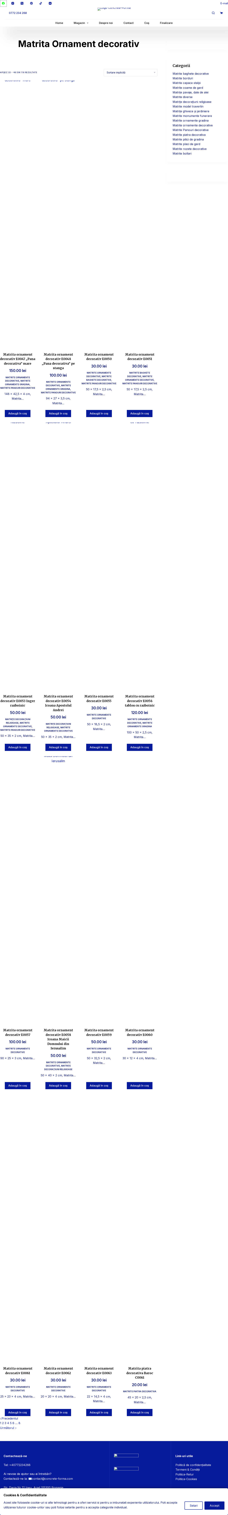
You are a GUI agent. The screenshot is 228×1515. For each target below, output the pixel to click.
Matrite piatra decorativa (139, 1391)
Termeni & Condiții (187, 1469)
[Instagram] (12, 3)
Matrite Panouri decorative (17, 388)
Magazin (79, 23)
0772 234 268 (18, 13)
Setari (194, 1505)
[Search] (213, 13)
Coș (146, 23)
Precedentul (10, 1418)
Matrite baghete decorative (191, 73)
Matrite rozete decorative (190, 149)
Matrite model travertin (188, 106)
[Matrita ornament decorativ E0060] (139, 890)
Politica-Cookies (186, 1479)
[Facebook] (3, 3)
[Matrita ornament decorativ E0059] (99, 890)
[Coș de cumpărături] (221, 13)
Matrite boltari (182, 153)
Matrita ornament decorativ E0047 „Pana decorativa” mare (17, 359)
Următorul (7, 1428)
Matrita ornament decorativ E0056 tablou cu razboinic (140, 700)
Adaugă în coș (17, 413)
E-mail (224, 3)
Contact (128, 23)
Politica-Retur (184, 1474)
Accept (214, 1505)
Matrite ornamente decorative (193, 125)
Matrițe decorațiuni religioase (192, 102)
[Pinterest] (31, 3)
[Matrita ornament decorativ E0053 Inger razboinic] (17, 556)
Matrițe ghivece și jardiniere (191, 111)
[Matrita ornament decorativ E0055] (99, 556)
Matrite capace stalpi (187, 83)
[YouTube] (50, 3)
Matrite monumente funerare (192, 116)
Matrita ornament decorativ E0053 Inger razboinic (17, 700)
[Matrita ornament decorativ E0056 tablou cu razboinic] (139, 556)
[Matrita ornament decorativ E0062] (58, 1228)
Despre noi (106, 23)
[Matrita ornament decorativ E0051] (139, 214)
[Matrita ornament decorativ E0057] (17, 890)
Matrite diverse (183, 97)
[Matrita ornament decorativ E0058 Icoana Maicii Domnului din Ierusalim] (58, 890)
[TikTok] (40, 3)
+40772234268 (19, 1465)
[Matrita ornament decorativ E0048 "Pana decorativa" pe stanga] (58, 214)
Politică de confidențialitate (193, 1465)
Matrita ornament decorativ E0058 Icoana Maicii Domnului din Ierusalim (58, 1039)
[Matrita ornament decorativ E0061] (17, 1228)
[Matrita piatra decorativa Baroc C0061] (139, 1228)
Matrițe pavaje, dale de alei (190, 92)
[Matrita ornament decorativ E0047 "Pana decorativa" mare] (17, 214)
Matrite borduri (183, 78)
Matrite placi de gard (186, 144)
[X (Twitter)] (22, 3)
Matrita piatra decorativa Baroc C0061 (139, 1373)
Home (59, 23)
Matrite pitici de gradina (188, 139)
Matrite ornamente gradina (191, 120)
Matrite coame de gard (188, 87)
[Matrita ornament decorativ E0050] (99, 214)
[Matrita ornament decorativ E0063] (99, 1228)
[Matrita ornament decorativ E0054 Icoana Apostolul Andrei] (58, 556)
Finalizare (166, 23)
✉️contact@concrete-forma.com (50, 1478)
